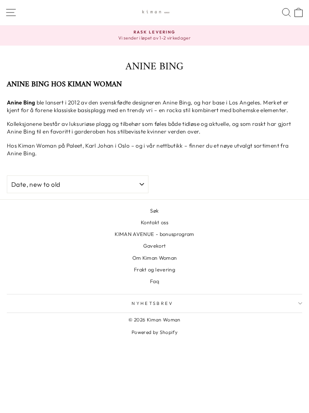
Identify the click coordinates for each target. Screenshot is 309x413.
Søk (154, 210)
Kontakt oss (154, 222)
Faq (154, 281)
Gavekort (154, 245)
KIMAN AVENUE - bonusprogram (154, 234)
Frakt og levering (154, 269)
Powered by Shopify (154, 332)
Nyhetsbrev (152, 303)
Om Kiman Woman (154, 257)
